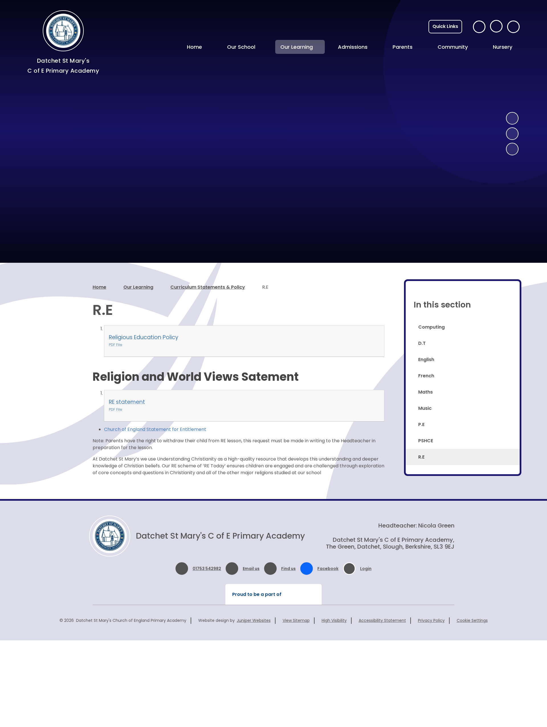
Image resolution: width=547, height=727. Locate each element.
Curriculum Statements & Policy (207, 287)
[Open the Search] (513, 27)
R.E (265, 287)
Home (99, 287)
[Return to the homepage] (110, 536)
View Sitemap (296, 620)
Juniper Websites (254, 620)
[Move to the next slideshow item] (512, 133)
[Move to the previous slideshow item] (512, 118)
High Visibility (334, 620)
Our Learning (138, 287)
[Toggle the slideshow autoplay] (512, 149)
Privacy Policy (431, 620)
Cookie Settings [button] (472, 620)
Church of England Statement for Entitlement (155, 429)
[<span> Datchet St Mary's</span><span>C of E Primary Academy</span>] (63, 31)
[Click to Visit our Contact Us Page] (479, 26)
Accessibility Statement (382, 620)
